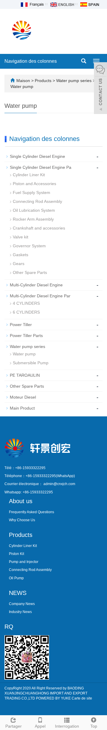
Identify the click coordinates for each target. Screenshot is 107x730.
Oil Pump (16, 578)
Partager (13, 726)
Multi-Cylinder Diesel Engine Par (40, 295)
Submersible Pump (30, 362)
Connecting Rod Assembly (37, 201)
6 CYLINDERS (26, 312)
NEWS (17, 593)
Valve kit (20, 237)
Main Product (22, 408)
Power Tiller (21, 324)
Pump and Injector (23, 562)
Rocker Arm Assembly (33, 219)
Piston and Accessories (34, 183)
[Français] (31, 4)
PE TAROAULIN (25, 375)
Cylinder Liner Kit (29, 174)
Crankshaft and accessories (39, 228)
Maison (23, 80)
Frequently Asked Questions (31, 512)
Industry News (20, 612)
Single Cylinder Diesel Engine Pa (40, 167)
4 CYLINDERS (26, 303)
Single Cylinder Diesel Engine (37, 156)
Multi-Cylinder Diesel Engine (36, 285)
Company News (22, 604)
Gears (18, 263)
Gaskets (20, 254)
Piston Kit (16, 554)
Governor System (29, 245)
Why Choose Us (22, 520)
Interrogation (67, 726)
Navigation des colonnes (30, 61)
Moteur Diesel (23, 397)
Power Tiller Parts (26, 335)
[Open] (100, 88)
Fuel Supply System (31, 192)
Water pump (21, 86)
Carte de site (82, 698)
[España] (89, 4)
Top (93, 726)
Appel (40, 726)
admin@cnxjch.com (59, 484)
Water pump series (74, 80)
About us (20, 501)
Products (44, 80)
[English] (61, 4)
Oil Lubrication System (34, 210)
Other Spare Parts (30, 272)
